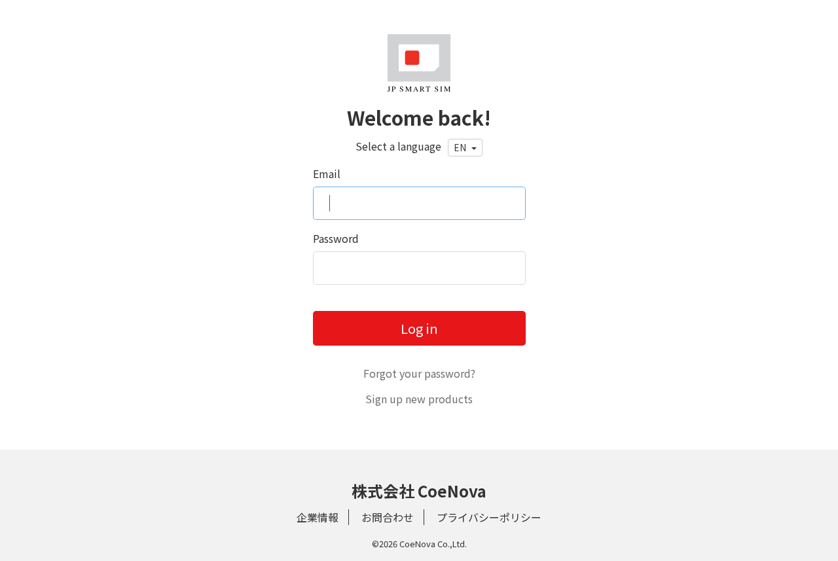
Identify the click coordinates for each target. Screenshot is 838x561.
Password (336, 238)
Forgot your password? (419, 373)
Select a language (398, 146)
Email (326, 173)
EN (461, 147)
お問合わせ (387, 517)
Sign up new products (419, 399)
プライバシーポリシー (489, 517)
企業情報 (317, 517)
